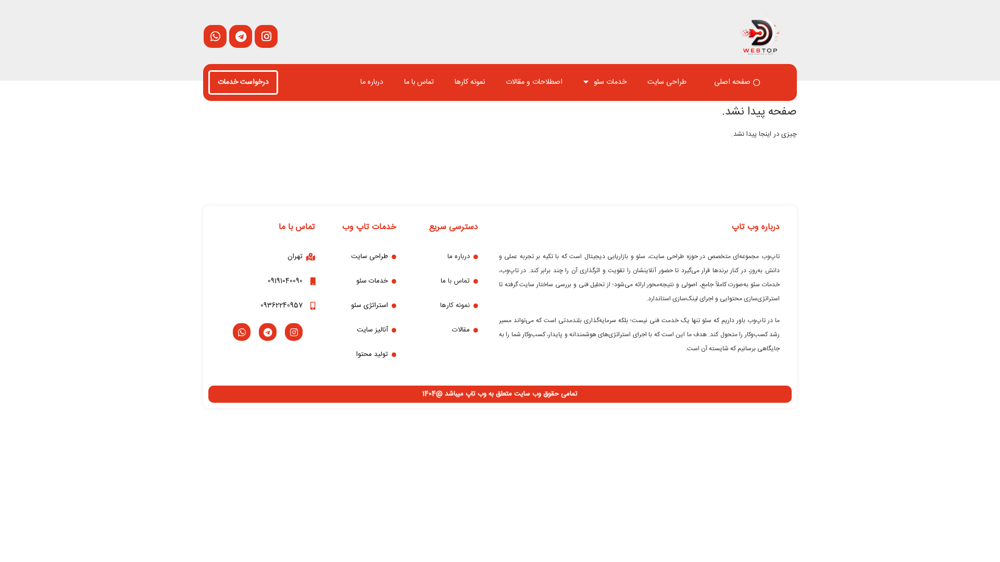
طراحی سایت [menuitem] (666, 82)
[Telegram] (268, 332)
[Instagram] (294, 332)
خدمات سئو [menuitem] (610, 82)
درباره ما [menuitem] (371, 82)
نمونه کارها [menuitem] (470, 82)
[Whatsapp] (242, 332)
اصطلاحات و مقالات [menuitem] (534, 82)
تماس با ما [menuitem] (419, 82)
